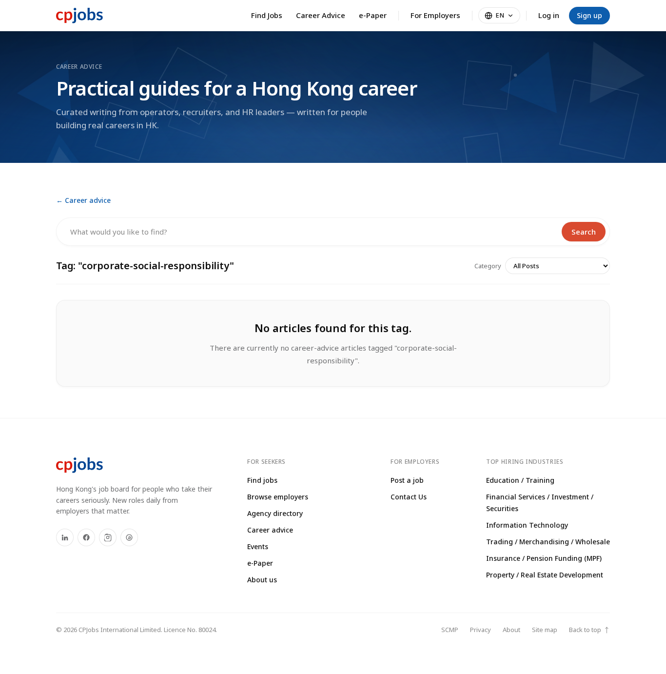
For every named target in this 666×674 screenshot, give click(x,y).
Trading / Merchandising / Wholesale (548, 541)
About (511, 629)
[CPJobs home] (79, 15)
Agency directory (275, 513)
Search (583, 232)
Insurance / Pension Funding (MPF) (544, 558)
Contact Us (409, 496)
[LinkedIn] (65, 537)
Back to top (589, 629)
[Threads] (129, 537)
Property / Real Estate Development (544, 574)
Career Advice (320, 15)
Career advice (270, 530)
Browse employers (277, 496)
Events (257, 546)
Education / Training (520, 480)
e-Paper (373, 15)
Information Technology (527, 525)
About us (262, 579)
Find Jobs (266, 15)
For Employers (435, 15)
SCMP (449, 629)
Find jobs (262, 480)
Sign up (589, 15)
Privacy (480, 629)
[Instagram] (108, 537)
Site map (544, 629)
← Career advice (83, 200)
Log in (548, 15)
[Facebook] (86, 537)
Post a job (407, 480)
